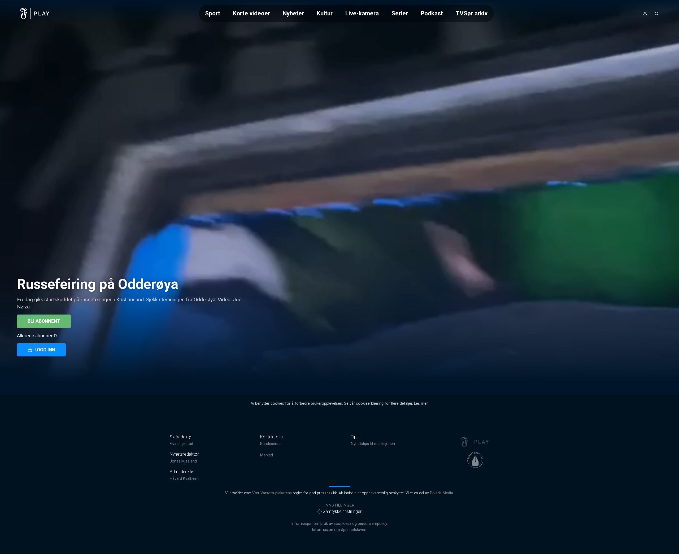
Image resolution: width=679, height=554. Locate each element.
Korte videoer (251, 13)
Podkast (432, 13)
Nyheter (293, 13)
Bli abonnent (44, 321)
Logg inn (44, 349)
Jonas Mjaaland (183, 461)
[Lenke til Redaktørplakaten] (475, 460)
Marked (266, 455)
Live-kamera (362, 13)
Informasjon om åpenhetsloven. (339, 529)
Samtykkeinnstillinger (342, 511)
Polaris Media (441, 493)
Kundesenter (271, 444)
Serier (399, 13)
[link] (35, 13)
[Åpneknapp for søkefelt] (656, 13)
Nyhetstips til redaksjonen (373, 444)
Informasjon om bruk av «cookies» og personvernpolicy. (339, 523)
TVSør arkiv (472, 13)
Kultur (325, 13)
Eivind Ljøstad (181, 444)
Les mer (421, 403)
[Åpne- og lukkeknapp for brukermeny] (645, 13)
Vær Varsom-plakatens (272, 493)
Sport (212, 13)
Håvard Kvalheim (184, 478)
